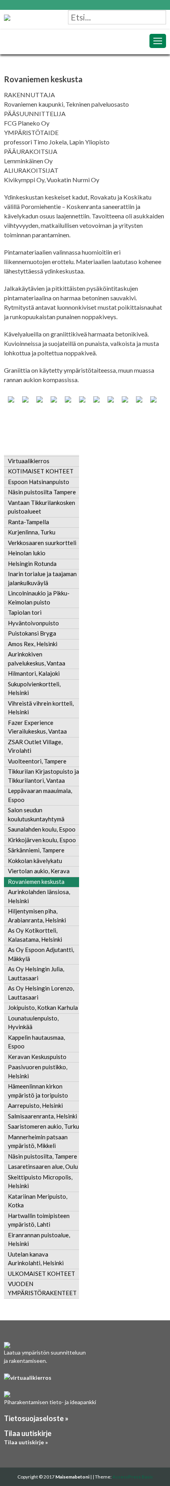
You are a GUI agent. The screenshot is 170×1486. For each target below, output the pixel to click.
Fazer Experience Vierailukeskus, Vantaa (37, 727)
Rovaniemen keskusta (36, 881)
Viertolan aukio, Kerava (39, 870)
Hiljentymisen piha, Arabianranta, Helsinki (37, 915)
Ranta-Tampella (28, 521)
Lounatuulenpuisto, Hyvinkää (33, 1023)
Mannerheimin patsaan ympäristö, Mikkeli (38, 1141)
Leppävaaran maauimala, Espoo (40, 795)
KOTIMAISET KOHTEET (41, 471)
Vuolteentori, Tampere (37, 761)
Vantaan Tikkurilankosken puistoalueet (41, 507)
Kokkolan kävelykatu (35, 860)
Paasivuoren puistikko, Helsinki (37, 1071)
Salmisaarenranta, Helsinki (42, 1116)
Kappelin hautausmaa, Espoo (36, 1042)
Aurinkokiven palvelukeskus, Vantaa (36, 659)
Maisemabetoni (72, 1477)
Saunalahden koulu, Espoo (42, 829)
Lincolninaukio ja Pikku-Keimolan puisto (39, 598)
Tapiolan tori (25, 612)
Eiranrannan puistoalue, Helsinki (39, 1239)
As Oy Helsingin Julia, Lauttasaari (36, 973)
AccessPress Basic (132, 1477)
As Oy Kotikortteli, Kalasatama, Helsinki (35, 935)
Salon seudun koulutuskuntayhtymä (36, 814)
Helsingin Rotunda (32, 563)
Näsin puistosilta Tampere (42, 491)
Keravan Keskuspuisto (37, 1056)
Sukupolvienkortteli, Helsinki (34, 688)
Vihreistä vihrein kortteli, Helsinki (41, 708)
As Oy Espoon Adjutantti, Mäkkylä (41, 954)
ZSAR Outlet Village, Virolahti (35, 746)
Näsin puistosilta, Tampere (42, 1156)
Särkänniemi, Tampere (36, 850)
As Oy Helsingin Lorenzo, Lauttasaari (41, 993)
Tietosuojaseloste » (36, 1418)
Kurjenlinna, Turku (31, 532)
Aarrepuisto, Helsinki (35, 1105)
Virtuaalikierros (28, 460)
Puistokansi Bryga (32, 633)
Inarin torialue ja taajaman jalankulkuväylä (42, 578)
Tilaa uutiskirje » (26, 1442)
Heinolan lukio (26, 552)
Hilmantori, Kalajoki (34, 673)
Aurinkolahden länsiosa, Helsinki (39, 896)
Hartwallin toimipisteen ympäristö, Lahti (39, 1220)
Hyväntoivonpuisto (33, 623)
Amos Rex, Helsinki (32, 643)
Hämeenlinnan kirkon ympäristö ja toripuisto (38, 1091)
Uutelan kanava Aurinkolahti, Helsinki (36, 1259)
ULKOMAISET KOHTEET (41, 1273)
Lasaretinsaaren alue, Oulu (43, 1166)
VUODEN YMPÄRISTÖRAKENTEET (42, 1288)
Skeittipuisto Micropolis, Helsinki (40, 1182)
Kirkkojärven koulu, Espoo (42, 839)
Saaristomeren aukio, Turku (43, 1126)
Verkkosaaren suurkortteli (42, 542)
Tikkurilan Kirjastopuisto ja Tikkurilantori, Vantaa (43, 776)
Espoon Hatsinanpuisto (38, 481)
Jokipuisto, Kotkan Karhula (43, 1007)
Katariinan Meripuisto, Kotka (37, 1201)
